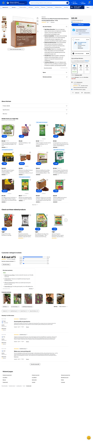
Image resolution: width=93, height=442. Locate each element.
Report (27, 326)
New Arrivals (49, 7)
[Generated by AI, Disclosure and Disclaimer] (66, 68)
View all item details (48, 67)
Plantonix (44, 16)
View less (31, 288)
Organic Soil (5, 382)
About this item (6, 101)
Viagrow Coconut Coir (65, 375)
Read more (16, 356)
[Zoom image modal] (37, 24)
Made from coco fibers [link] (9, 275)
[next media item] (37, 31)
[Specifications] (66, 110)
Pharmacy (43, 7)
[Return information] (80, 22)
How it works (80, 47)
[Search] (67, 3)
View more (34, 204)
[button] (74, 3)
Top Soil (33, 382)
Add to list (77, 92)
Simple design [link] (7, 278)
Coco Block (34, 377)
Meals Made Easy (73, 7)
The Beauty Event (58, 7)
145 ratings (52, 22)
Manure (4, 379)
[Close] (25, 7)
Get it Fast (37, 7)
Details (84, 89)
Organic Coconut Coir (7, 375)
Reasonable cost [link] (8, 286)
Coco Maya (5, 377)
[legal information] (82, 20)
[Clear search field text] (64, 3)
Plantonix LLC (79, 82)
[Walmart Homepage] (3, 3)
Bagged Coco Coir (64, 377)
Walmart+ (81, 7)
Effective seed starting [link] (9, 282)
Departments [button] (5, 7)
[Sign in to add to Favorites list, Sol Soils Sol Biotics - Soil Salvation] (30, 125)
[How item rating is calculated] (14, 261)
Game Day (66, 7)
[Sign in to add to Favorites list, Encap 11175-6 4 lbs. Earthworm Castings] (13, 215)
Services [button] (14, 7)
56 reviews (13, 259)
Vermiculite (34, 379)
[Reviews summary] (49, 22)
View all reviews (6, 264)
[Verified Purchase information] (26, 318)
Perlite (62, 379)
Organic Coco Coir (35, 375)
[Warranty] (66, 114)
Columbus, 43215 (78, 75)
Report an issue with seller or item (80, 87)
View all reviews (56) (35, 364)
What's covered (82, 30)
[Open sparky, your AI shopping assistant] (89, 438)
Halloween (30, 7)
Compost (63, 382)
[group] (48, 22)
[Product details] (66, 106)
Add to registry (87, 92)
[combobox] (49, 3)
